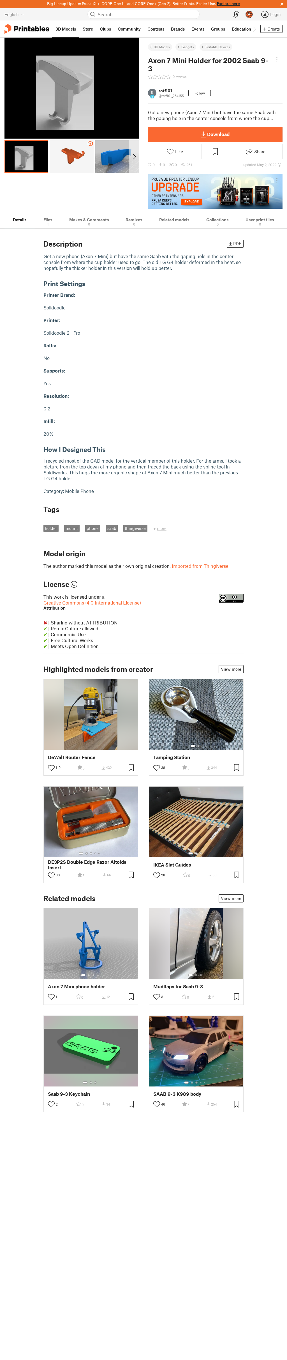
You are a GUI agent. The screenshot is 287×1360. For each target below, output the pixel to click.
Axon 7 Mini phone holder (76, 986)
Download (218, 134)
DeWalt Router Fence (72, 757)
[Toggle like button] (51, 767)
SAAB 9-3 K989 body (177, 1094)
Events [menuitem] (197, 28)
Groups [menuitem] (218, 28)
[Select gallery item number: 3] (91, 853)
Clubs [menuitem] (105, 28)
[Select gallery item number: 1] (193, 746)
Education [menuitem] (241, 28)
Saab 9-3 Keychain (69, 1094)
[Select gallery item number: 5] (99, 853)
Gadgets (187, 47)
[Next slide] (134, 156)
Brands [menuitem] (178, 28)
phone (93, 528)
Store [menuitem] (88, 28)
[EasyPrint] (236, 14)
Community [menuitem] (129, 28)
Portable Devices (217, 47)
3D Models (162, 47)
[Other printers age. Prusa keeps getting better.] (215, 191)
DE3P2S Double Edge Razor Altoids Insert (87, 864)
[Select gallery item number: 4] (95, 853)
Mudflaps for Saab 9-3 (178, 986)
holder (51, 528)
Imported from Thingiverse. (201, 566)
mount (72, 528)
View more (231, 669)
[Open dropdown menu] (277, 59)
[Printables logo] (26, 29)
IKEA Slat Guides (172, 864)
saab (111, 528)
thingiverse (135, 528)
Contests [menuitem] (155, 28)
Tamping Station (171, 757)
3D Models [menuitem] (65, 28)
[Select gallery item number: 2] (198, 746)
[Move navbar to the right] (254, 28)
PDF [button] (237, 243)
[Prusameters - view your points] (249, 14)
